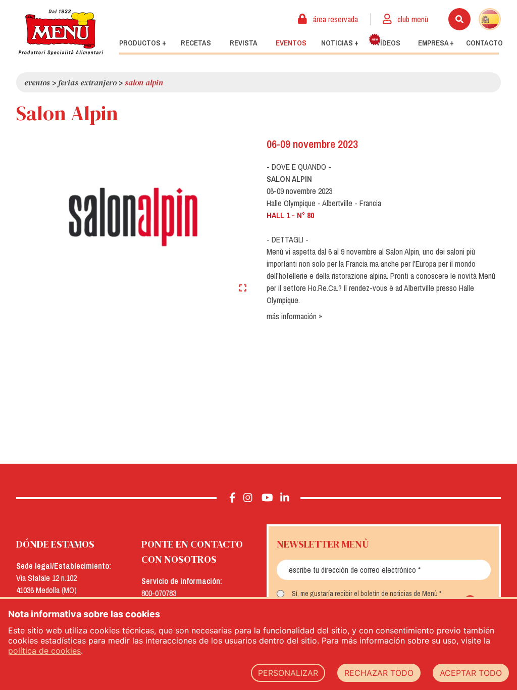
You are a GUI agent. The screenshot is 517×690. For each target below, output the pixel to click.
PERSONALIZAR (288, 673)
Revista (243, 43)
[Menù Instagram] (247, 498)
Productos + (142, 43)
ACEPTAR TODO (471, 673)
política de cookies (44, 651)
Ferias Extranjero (87, 82)
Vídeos (388, 43)
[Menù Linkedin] (284, 498)
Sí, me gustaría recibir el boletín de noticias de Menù (365, 593)
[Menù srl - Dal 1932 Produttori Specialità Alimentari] (60, 32)
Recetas (196, 43)
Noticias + (339, 43)
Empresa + (436, 43)
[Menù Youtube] (267, 498)
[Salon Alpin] (133, 217)
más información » (294, 316)
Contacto (484, 43)
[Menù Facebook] (232, 498)
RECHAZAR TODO (378, 673)
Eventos (291, 43)
